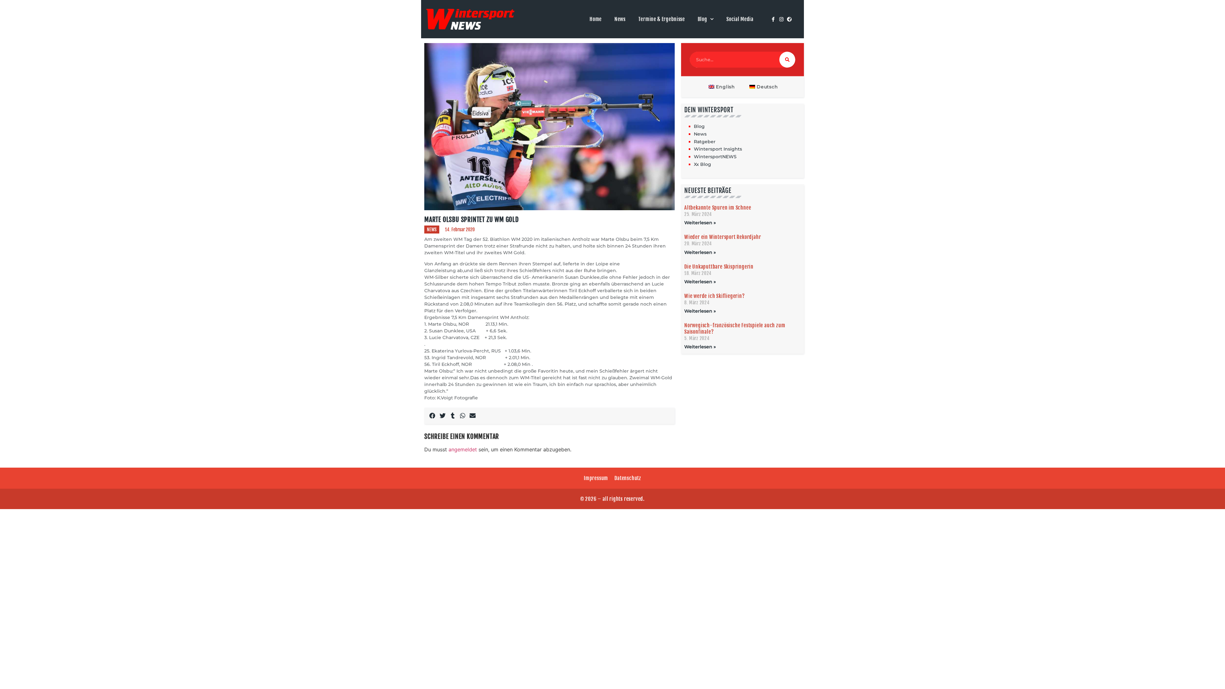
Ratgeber (705, 141)
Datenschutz (627, 478)
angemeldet (463, 449)
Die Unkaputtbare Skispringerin (719, 266)
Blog (702, 19)
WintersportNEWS (715, 156)
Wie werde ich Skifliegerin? (714, 296)
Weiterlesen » (700, 223)
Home (596, 19)
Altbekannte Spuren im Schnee (717, 207)
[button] (432, 416)
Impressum (596, 478)
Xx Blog (702, 164)
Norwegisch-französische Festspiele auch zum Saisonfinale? (734, 328)
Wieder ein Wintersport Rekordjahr (722, 237)
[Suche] (787, 60)
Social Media (739, 19)
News (620, 19)
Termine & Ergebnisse (661, 19)
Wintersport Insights (718, 149)
